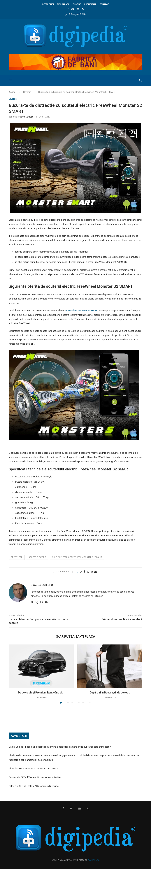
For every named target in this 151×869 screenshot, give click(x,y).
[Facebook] (68, 9)
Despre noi (48, 4)
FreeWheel (16, 557)
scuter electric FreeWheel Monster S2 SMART (77, 557)
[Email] (78, 9)
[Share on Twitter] (88, 571)
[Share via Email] (95, 571)
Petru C (12, 786)
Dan (11, 746)
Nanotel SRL (93, 860)
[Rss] (83, 9)
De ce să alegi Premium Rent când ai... (41, 692)
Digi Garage (63, 4)
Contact (104, 4)
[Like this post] (80, 571)
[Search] (140, 80)
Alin (11, 755)
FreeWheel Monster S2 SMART (82, 310)
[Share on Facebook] (84, 571)
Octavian (13, 777)
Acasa (12, 92)
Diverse (27, 92)
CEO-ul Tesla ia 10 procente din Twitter (37, 768)
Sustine (77, 4)
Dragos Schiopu (25, 116)
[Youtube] (72, 9)
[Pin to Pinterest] (92, 571)
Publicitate (90, 4)
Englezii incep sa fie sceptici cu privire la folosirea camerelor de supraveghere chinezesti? (63, 746)
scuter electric (37, 557)
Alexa (12, 768)
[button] (13, 674)
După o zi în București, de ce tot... (110, 692)
